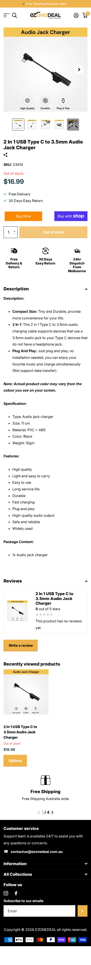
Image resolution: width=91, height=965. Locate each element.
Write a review (21, 645)
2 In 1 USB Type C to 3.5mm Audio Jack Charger (20, 732)
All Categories (6, 15)
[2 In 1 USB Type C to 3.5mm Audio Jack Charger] (26, 692)
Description (16, 288)
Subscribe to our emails (24, 901)
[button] (79, 69)
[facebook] (16, 893)
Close (45, 864)
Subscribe (82, 911)
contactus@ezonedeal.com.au (37, 851)
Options (15, 760)
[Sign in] (76, 15)
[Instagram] (6, 893)
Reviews (13, 581)
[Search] (14, 15)
